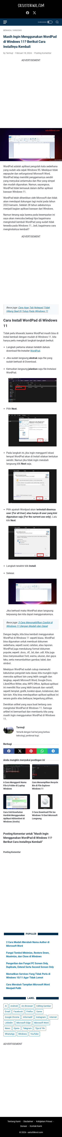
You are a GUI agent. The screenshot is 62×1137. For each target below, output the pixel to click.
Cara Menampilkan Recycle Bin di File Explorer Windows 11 (45, 785)
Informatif (27, 1017)
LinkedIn (9, 1023)
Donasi (23, 1126)
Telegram (27, 1028)
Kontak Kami (36, 1126)
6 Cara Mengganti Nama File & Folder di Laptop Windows (14, 785)
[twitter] (20, 751)
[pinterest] (31, 751)
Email (7, 1011)
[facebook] (8, 751)
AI (6, 1006)
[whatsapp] (42, 751)
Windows (22, 1034)
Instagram (41, 1017)
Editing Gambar (43, 1006)
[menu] (7, 22)
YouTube (34, 1034)
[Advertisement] (31, 93)
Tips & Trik (40, 1028)
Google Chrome (12, 1017)
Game (39, 1011)
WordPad (35, 350)
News (7, 1028)
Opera (16, 1028)
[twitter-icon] (34, 13)
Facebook (18, 1011)
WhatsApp (10, 1034)
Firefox (29, 1011)
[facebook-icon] (27, 13)
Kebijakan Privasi (44, 1121)
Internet (53, 1017)
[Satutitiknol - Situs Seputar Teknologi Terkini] (31, 5)
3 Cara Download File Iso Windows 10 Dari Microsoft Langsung (44, 815)
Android (14, 1006)
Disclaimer (28, 1121)
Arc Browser (27, 1006)
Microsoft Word (41, 1023)
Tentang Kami (14, 1121)
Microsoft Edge (23, 1023)
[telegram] (53, 751)
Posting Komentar (42, 53)
